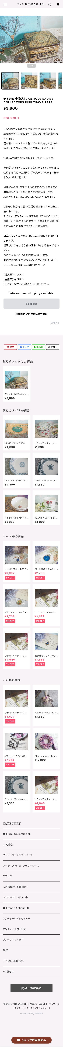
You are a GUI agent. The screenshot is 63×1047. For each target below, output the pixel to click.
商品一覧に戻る (31, 988)
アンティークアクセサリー (17, 918)
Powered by (27, 1013)
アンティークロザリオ (14, 929)
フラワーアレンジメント (15, 897)
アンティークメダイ (13, 939)
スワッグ (7, 876)
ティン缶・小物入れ (13, 960)
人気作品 (8, 844)
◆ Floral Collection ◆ (17, 833)
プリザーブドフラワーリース (18, 855)
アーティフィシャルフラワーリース (21, 865)
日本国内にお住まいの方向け (31, 314)
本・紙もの (8, 971)
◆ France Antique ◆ (16, 907)
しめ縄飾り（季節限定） (15, 886)
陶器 (5, 950)
